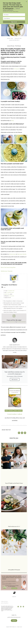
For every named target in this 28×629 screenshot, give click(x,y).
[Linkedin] (23, 606)
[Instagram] (18, 606)
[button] (14, 281)
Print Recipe (18, 45)
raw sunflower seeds (10, 292)
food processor (12, 254)
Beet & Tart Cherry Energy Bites (8, 267)
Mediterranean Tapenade (6, 271)
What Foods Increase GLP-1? (14, 526)
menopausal (17, 68)
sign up (14, 620)
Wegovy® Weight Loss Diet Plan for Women (14, 483)
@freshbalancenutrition (10, 321)
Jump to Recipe (10, 45)
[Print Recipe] (13, 281)
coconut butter (11, 295)
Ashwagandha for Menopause (14, 569)
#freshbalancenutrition (21, 321)
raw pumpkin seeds (10, 290)
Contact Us (14, 596)
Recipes (8, 38)
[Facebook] (20, 606)
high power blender (21, 254)
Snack (12, 38)
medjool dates (6, 294)
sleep (12, 120)
